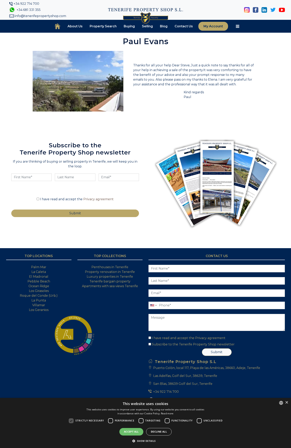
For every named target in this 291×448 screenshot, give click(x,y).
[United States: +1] (153, 305)
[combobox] (281, 403)
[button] (145, 440)
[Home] (57, 26)
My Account (213, 26)
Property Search (103, 26)
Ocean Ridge (39, 286)
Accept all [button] (131, 431)
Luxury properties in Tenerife (110, 276)
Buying (129, 26)
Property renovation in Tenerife (110, 272)
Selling (147, 26)
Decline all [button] (159, 431)
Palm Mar (38, 267)
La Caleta (38, 272)
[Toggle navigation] (237, 26)
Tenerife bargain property (109, 281)
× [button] (286, 402)
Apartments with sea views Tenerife (110, 286)
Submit (217, 352)
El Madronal (38, 276)
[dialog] (145, 423)
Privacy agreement (98, 199)
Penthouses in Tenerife (109, 267)
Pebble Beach (39, 281)
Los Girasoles (39, 291)
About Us (75, 26)
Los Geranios (38, 310)
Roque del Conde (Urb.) (39, 295)
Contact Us (184, 26)
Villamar (38, 305)
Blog (163, 26)
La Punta (38, 300)
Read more (167, 413)
